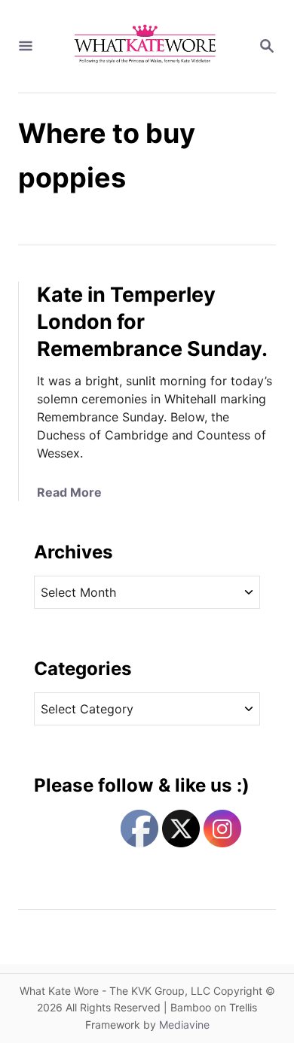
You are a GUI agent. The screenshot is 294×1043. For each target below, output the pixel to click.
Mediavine (184, 1024)
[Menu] (25, 46)
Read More (69, 492)
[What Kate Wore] (145, 46)
